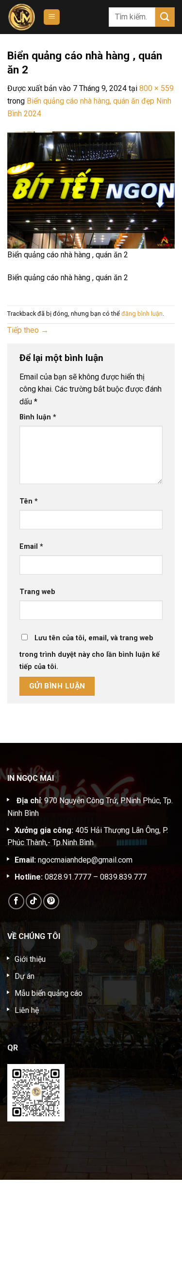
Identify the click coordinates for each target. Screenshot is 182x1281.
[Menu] (52, 17)
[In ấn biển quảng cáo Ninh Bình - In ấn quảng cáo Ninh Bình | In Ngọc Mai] (21, 17)
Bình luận (37, 417)
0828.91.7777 (68, 877)
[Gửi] (165, 16)
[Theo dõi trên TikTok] (34, 901)
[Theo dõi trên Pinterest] (51, 901)
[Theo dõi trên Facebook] (16, 901)
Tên (28, 501)
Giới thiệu (30, 959)
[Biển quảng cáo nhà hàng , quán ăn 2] (91, 189)
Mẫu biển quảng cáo (49, 993)
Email (31, 546)
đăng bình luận (142, 313)
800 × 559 (156, 88)
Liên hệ (27, 1010)
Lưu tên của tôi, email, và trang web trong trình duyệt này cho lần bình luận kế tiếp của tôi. (89, 652)
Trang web (37, 592)
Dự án (24, 976)
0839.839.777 (123, 877)
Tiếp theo (28, 330)
